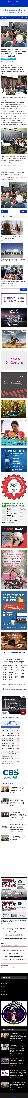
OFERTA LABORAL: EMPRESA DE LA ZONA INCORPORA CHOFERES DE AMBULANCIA (13, 921)
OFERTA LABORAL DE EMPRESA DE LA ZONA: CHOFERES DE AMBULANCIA (13, 893)
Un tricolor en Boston (5, 211)
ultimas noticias (6, 997)
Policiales (5, 989)
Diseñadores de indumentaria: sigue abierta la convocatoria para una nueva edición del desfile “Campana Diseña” (18, 827)
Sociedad (5, 994)
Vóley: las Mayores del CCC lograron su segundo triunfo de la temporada (13, 282)
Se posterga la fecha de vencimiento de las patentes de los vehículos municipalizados (14, 237)
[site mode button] (23, 18)
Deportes (5, 983)
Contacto (19, 2)
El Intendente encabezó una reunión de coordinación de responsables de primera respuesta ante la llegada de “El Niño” (18, 802)
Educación (5, 986)
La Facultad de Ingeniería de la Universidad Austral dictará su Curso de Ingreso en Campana (13, 260)
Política (13, 58)
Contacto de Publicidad (11, 2)
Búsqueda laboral (5, 943)
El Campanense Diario (14, 10)
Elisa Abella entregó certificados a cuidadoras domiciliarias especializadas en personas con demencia (18, 815)
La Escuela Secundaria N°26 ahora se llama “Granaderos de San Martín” (17, 838)
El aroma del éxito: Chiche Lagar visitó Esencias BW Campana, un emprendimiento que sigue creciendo (18, 790)
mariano (15, 61)
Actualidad (5, 981)
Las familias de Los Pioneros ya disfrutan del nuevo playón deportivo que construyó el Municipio (24, 211)
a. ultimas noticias (6, 58)
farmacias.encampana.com (10, 522)
